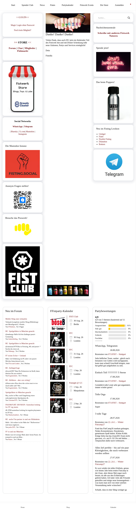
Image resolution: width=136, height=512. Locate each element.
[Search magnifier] (129, 18)
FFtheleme (11, 327)
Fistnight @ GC (75, 383)
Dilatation (103, 141)
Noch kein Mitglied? (22, 30)
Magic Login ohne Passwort (22, 25)
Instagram (22, 134)
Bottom (102, 144)
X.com (22, 131)
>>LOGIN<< (22, 17)
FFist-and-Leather (14, 364)
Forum (12, 48)
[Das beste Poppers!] (113, 103)
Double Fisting (105, 139)
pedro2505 (11, 427)
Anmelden (119, 5)
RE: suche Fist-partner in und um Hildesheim (22, 419)
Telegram (28, 126)
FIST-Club (73, 316)
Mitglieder (30, 48)
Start (13, 5)
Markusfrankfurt (13, 415)
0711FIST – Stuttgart (117, 354)
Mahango (11, 351)
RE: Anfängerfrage (12, 368)
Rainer (10, 439)
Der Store (104, 5)
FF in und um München (14, 432)
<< (22, 42)
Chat (20, 48)
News (42, 5)
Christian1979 (12, 400)
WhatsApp (17, 126)
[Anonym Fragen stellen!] (22, 200)
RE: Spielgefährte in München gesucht (19, 331)
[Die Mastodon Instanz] (22, 164)
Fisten (52, 5)
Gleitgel (102, 134)
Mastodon (30, 131)
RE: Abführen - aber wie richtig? (17, 380)
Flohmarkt (22, 51)
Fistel (101, 136)
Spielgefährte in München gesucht (18, 392)
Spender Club (27, 5)
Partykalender (67, 5)
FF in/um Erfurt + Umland (15, 356)
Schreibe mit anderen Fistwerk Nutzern (113, 34)
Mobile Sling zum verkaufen (16, 319)
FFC (71, 333)
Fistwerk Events (87, 5)
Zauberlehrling (13, 339)
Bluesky (14, 131)
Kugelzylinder (12, 376)
